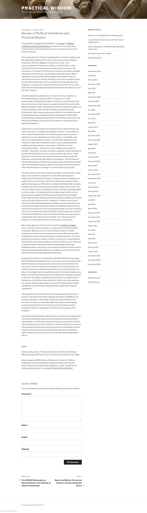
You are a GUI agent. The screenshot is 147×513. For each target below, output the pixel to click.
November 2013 (94, 174)
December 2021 (94, 84)
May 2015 (92, 148)
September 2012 (94, 196)
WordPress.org (93, 282)
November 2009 (94, 264)
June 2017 (92, 118)
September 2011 (94, 221)
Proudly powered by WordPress (32, 505)
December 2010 (94, 256)
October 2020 (93, 101)
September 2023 (94, 71)
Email (25, 437)
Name (25, 425)
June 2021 (92, 88)
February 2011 (93, 247)
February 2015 (93, 157)
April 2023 (92, 76)
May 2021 (91, 93)
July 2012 (91, 200)
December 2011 (94, 213)
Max (42, 30)
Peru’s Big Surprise (95, 58)
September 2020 (94, 106)
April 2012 (92, 204)
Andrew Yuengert (68, 225)
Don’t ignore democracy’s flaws (99, 53)
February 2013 (93, 187)
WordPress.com (94, 278)
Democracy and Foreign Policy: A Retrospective (105, 35)
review (61, 43)
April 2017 (92, 123)
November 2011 (94, 217)
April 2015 (92, 153)
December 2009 (94, 260)
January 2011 (93, 251)
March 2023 (92, 80)
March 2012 (92, 208)
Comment (27, 394)
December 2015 (94, 136)
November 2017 (94, 114)
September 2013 (94, 178)
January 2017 (93, 127)
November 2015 (94, 140)
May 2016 (92, 131)
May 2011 (91, 234)
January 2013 (93, 191)
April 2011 (91, 239)
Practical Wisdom (46, 8)
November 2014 (94, 161)
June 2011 (92, 230)
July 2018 (91, 110)
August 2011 (92, 226)
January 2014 (93, 170)
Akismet (15, 511)
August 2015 (93, 144)
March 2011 (92, 243)
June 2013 (92, 183)
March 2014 (92, 166)
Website (25, 449)
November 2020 (94, 97)
